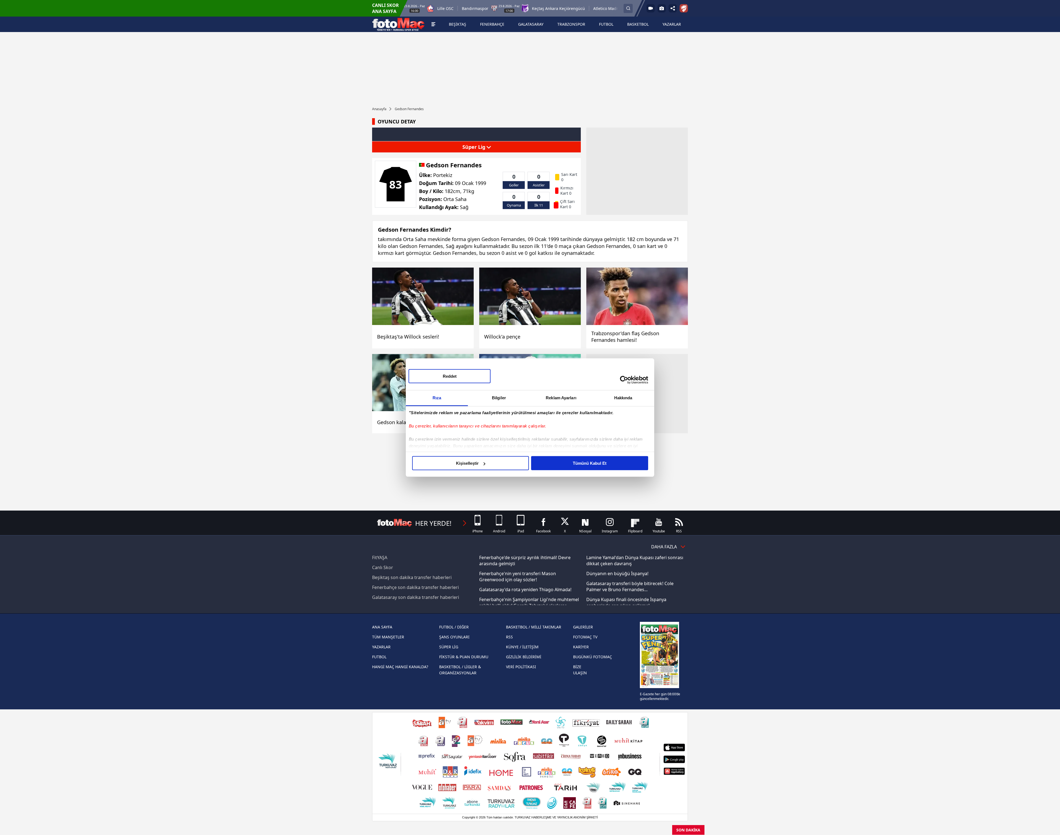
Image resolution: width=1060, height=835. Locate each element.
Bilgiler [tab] (499, 397)
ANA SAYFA (382, 627)
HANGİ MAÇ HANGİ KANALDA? (400, 666)
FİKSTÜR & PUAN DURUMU (463, 656)
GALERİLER (583, 627)
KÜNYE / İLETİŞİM (522, 646)
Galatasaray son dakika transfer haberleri (415, 597)
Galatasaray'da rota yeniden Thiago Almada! (525, 589)
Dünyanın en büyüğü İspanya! (617, 573)
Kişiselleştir (467, 463)
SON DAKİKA (688, 830)
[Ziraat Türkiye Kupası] (684, 8)
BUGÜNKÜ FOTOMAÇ (592, 656)
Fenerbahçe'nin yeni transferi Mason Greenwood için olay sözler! (517, 576)
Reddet (450, 376)
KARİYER (581, 646)
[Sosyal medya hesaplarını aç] (673, 8)
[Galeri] (662, 8)
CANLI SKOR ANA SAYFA (385, 8)
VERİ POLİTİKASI (521, 666)
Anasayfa (379, 109)
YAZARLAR (381, 646)
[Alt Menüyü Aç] (433, 24)
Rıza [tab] (437, 397)
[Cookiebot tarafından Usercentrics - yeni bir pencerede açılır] (624, 380)
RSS (509, 637)
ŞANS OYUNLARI (454, 637)
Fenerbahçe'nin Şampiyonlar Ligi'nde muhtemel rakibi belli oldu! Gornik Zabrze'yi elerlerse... (529, 602)
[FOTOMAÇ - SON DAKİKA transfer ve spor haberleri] (398, 24)
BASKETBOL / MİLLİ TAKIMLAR (533, 627)
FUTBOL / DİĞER (454, 627)
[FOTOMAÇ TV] (650, 8)
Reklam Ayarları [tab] (561, 397)
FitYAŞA (379, 557)
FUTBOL (379, 656)
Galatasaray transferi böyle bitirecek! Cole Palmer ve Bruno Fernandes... (630, 586)
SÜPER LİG (448, 646)
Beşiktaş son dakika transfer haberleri (412, 577)
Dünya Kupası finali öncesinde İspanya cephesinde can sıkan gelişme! (626, 602)
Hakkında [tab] (623, 397)
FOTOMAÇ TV (585, 637)
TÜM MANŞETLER (388, 637)
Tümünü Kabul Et (589, 463)
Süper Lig (474, 147)
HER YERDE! (433, 523)
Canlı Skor (382, 567)
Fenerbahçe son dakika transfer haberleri (415, 587)
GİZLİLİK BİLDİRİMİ (523, 656)
